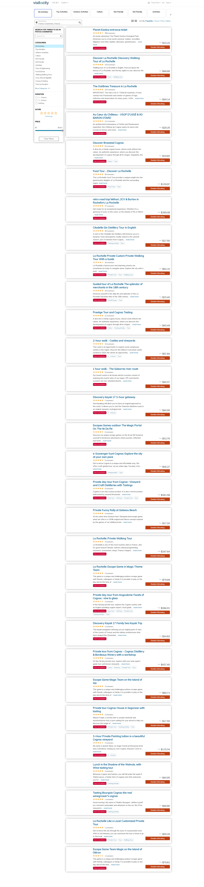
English (64, 3)
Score (157, 21)
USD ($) (55, 3)
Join (163, 3)
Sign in (168, 3)
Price (162, 21)
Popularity (149, 21)
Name (168, 21)
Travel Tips (155, 3)
